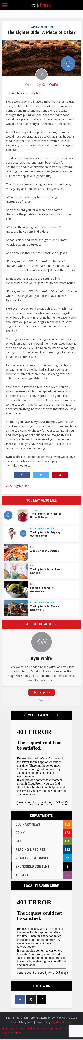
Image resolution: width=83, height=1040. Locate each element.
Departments (56, 1028)
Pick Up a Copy (37, 1028)
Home (5, 1028)
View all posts (41, 692)
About (5, 1033)
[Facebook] (20, 999)
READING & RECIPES (41, 27)
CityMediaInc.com (61, 1022)
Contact (16, 1033)
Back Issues (18, 1028)
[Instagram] (41, 999)
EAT (32, 547)
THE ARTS (35, 510)
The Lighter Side (18, 486)
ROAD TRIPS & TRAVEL (42, 528)
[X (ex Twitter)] (31, 999)
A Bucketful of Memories (44, 550)
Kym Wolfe (50, 84)
